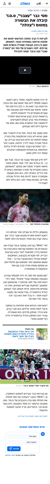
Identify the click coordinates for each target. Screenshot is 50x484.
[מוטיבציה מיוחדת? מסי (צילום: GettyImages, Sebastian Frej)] (25, 208)
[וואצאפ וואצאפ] (9, 3)
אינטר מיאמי (34, 416)
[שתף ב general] (4, 3)
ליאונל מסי (43, 416)
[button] (39, 3)
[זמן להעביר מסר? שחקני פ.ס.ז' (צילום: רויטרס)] (25, 368)
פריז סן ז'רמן (23, 416)
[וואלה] (25, 3)
